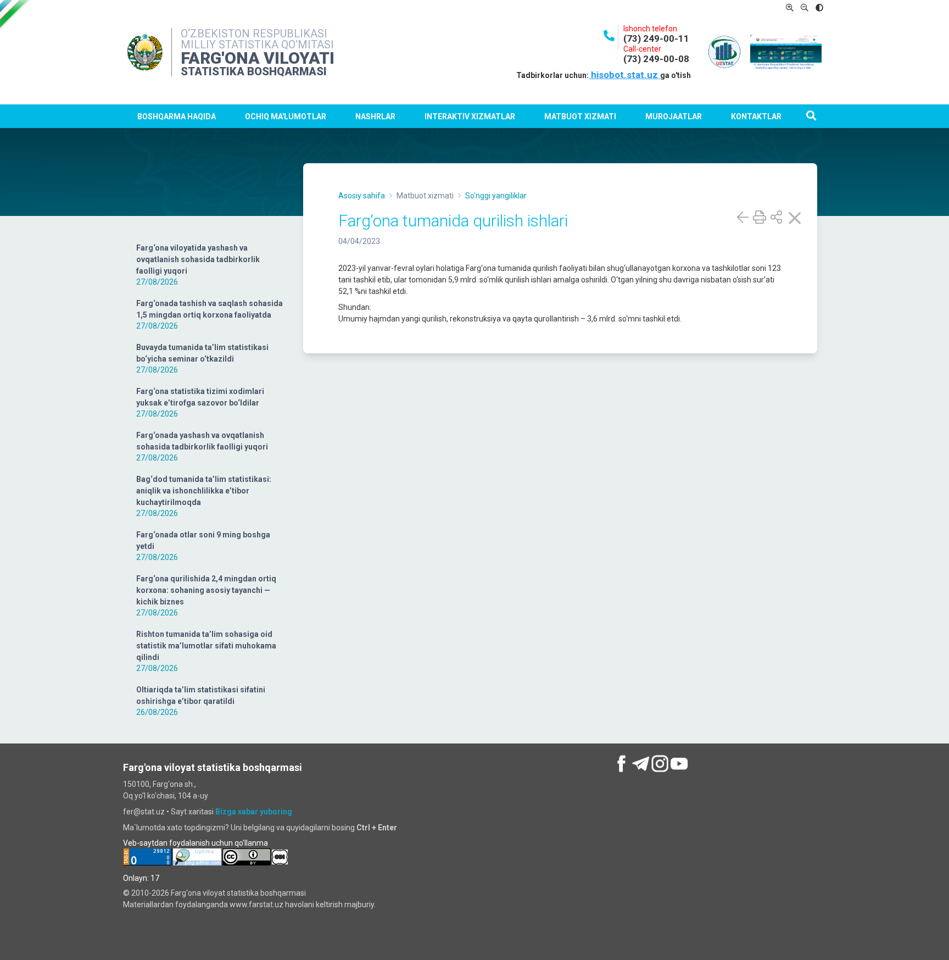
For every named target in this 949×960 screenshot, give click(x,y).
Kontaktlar (756, 116)
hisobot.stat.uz (624, 74)
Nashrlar (375, 116)
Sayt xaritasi (192, 811)
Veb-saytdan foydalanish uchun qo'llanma (195, 843)
